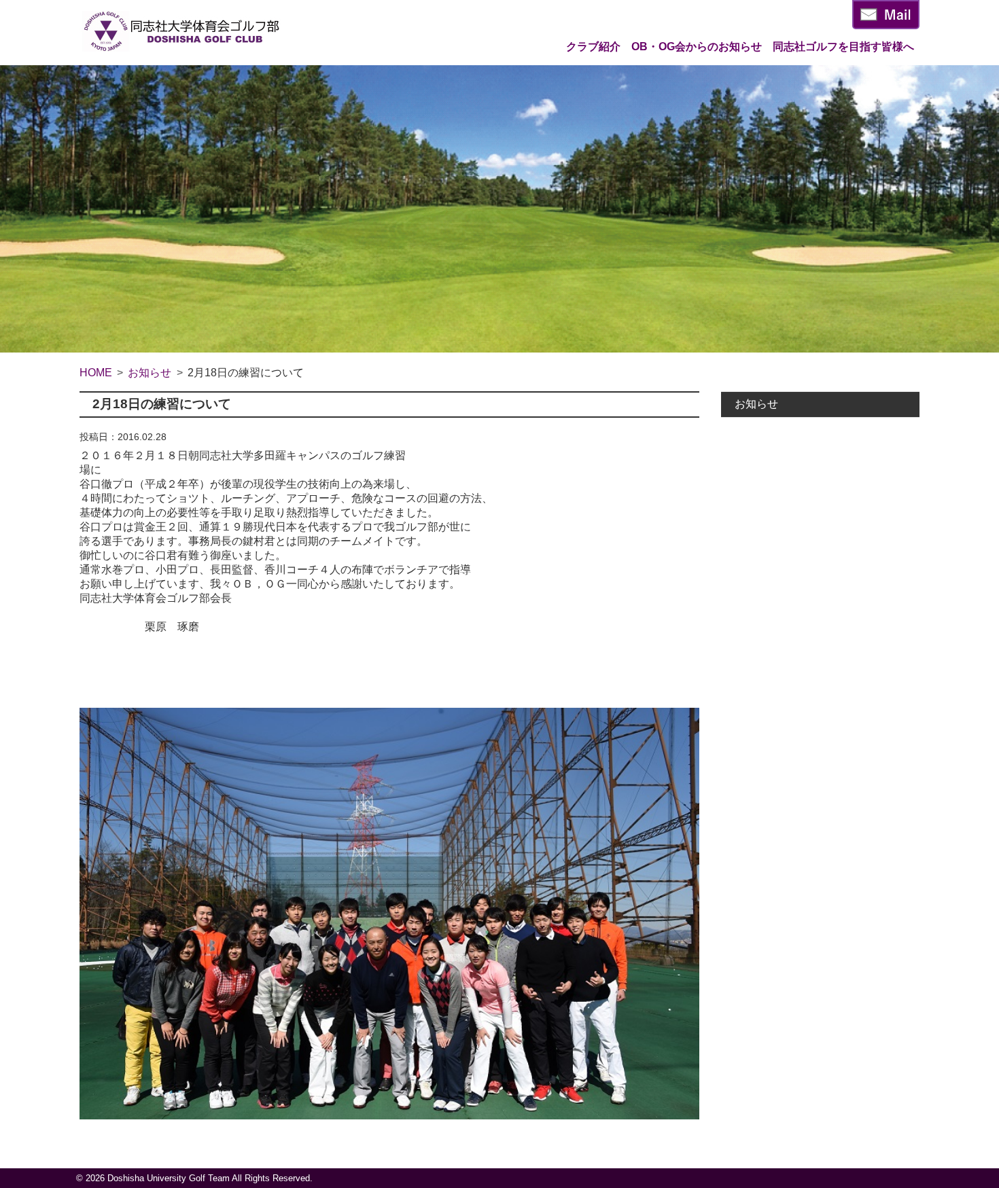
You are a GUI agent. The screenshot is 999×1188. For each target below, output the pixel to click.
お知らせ (756, 404)
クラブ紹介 (593, 46)
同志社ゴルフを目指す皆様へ (843, 46)
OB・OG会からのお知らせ (696, 46)
